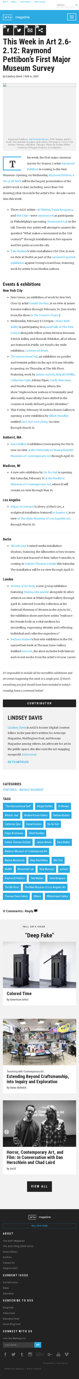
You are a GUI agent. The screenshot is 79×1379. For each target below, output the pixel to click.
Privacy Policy (48, 1363)
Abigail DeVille (64, 374)
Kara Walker (19, 444)
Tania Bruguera (62, 209)
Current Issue (10, 1282)
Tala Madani (19, 251)
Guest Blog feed (11, 1324)
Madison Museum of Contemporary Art (26, 851)
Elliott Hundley (59, 416)
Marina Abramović (36, 592)
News (6, 1287)
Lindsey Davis (25, 718)
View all (39, 1186)
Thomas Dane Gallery (16, 896)
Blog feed (8, 1307)
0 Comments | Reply (18, 911)
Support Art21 (10, 1268)
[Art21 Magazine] (16, 15)
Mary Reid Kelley (39, 860)
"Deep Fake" (39, 935)
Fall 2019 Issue (34, 926)
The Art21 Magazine (14, 1240)
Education (8, 1293)
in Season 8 (59, 512)
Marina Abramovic (15, 860)
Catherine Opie (20, 380)
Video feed (9, 1313)
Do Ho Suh (50, 472)
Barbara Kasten (21, 639)
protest (64, 869)
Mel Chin (22, 215)
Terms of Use (62, 1363)
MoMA (8, 869)
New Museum (47, 869)
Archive (7, 1257)
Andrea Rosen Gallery (36, 815)
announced (45, 215)
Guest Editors (10, 1251)
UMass (37, 896)
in (44, 315)
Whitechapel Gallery (57, 896)
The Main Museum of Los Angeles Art (45, 887)
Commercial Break (36, 350)
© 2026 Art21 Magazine (14, 1369)
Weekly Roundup (31, 789)
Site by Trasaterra (34, 1369)
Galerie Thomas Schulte (41, 563)
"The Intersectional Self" (18, 806)
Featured (10, 789)
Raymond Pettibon (15, 878)
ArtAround (28, 754)
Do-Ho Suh (53, 824)
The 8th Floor (12, 887)
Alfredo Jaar (19, 546)
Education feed (11, 1318)
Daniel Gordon (39, 303)
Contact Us (9, 1262)
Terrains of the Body (23, 586)
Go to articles (18, 762)
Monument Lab (57, 221)
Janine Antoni (45, 374)
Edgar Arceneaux (22, 506)
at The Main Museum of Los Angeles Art (43, 518)
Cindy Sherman (60, 380)
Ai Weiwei (44, 209)
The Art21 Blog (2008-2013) (18, 1246)
